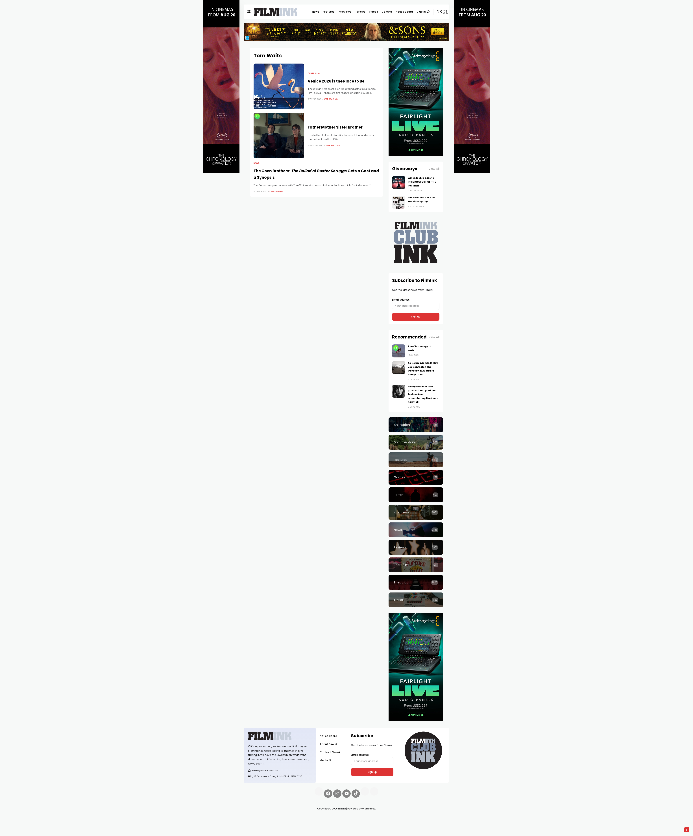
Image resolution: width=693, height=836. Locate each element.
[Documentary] (416, 442)
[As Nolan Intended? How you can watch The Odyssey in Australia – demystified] (398, 367)
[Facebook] (328, 793)
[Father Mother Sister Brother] (279, 135)
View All (434, 169)
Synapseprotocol (254, 817)
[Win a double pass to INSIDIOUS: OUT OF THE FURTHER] (398, 182)
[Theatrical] (416, 582)
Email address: (401, 299)
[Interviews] (416, 512)
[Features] (416, 459)
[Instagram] (337, 793)
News (257, 163)
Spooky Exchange (292, 817)
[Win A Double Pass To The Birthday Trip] (398, 202)
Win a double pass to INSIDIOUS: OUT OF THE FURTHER (422, 181)
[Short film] (416, 564)
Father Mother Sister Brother (335, 127)
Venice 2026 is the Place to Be (336, 81)
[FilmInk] (275, 12)
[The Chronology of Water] (398, 350)
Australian (314, 73)
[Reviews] (416, 547)
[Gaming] (416, 477)
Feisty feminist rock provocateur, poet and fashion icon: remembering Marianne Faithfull (423, 394)
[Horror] (416, 494)
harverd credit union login (282, 821)
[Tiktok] (356, 793)
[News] (416, 529)
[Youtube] (346, 793)
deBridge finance (254, 821)
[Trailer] (416, 599)
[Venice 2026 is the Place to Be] (279, 86)
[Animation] (416, 424)
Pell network (273, 817)
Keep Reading (331, 99)
